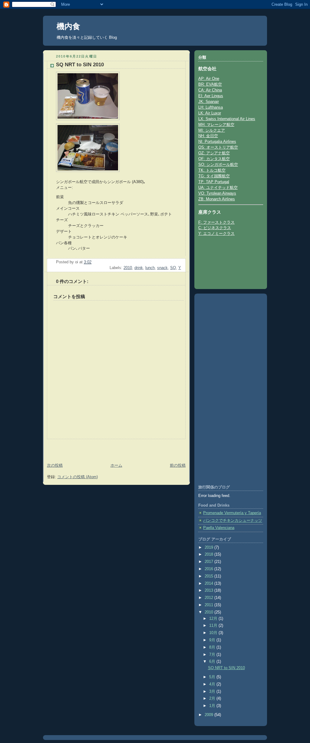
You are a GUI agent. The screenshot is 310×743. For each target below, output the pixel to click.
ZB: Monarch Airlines (216, 199)
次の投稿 (55, 465)
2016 (209, 569)
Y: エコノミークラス (216, 234)
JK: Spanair (208, 102)
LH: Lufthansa (210, 107)
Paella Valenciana (218, 528)
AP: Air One (208, 79)
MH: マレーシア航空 (216, 125)
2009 (209, 715)
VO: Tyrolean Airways (217, 193)
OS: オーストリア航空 (218, 147)
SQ (173, 268)
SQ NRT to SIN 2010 (226, 668)
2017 (209, 562)
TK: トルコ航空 (212, 170)
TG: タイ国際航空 (214, 176)
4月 (212, 684)
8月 (212, 647)
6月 (212, 661)
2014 (209, 583)
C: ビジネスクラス (214, 228)
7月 (212, 655)
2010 (128, 268)
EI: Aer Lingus (210, 96)
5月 (212, 677)
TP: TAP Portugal (213, 182)
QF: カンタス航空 (214, 159)
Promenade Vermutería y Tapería (232, 513)
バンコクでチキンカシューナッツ (232, 520)
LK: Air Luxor (209, 113)
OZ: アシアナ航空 (214, 153)
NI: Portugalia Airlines (217, 142)
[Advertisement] (78, 448)
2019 (209, 547)
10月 (214, 633)
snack (162, 268)
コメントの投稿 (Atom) (77, 477)
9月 (212, 640)
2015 (209, 576)
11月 (214, 625)
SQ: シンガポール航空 (218, 165)
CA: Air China (210, 90)
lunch (150, 268)
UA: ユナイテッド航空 (218, 188)
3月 (212, 691)
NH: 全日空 (208, 136)
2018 (209, 554)
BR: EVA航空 (210, 84)
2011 (209, 605)
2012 (209, 598)
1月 (212, 706)
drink (138, 268)
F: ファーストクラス (216, 222)
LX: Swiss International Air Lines (226, 119)
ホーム (116, 465)
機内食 (68, 26)
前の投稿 (178, 465)
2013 (209, 590)
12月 (214, 618)
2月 (212, 698)
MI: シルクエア (211, 130)
